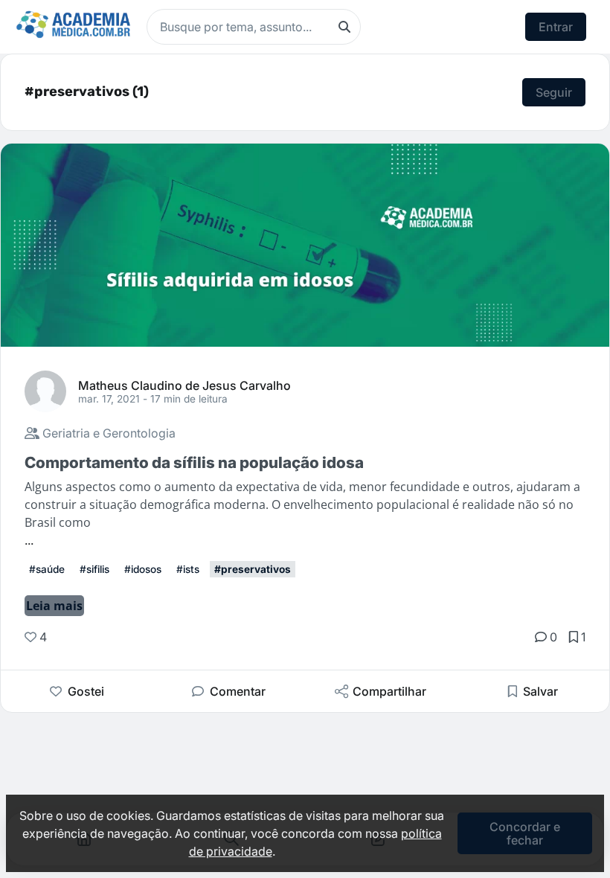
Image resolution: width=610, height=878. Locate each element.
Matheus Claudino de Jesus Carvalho (184, 384)
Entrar (556, 26)
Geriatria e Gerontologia (107, 433)
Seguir (554, 92)
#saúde (47, 569)
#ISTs (187, 569)
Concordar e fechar (524, 833)
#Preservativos (252, 569)
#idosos (142, 569)
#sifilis (94, 569)
